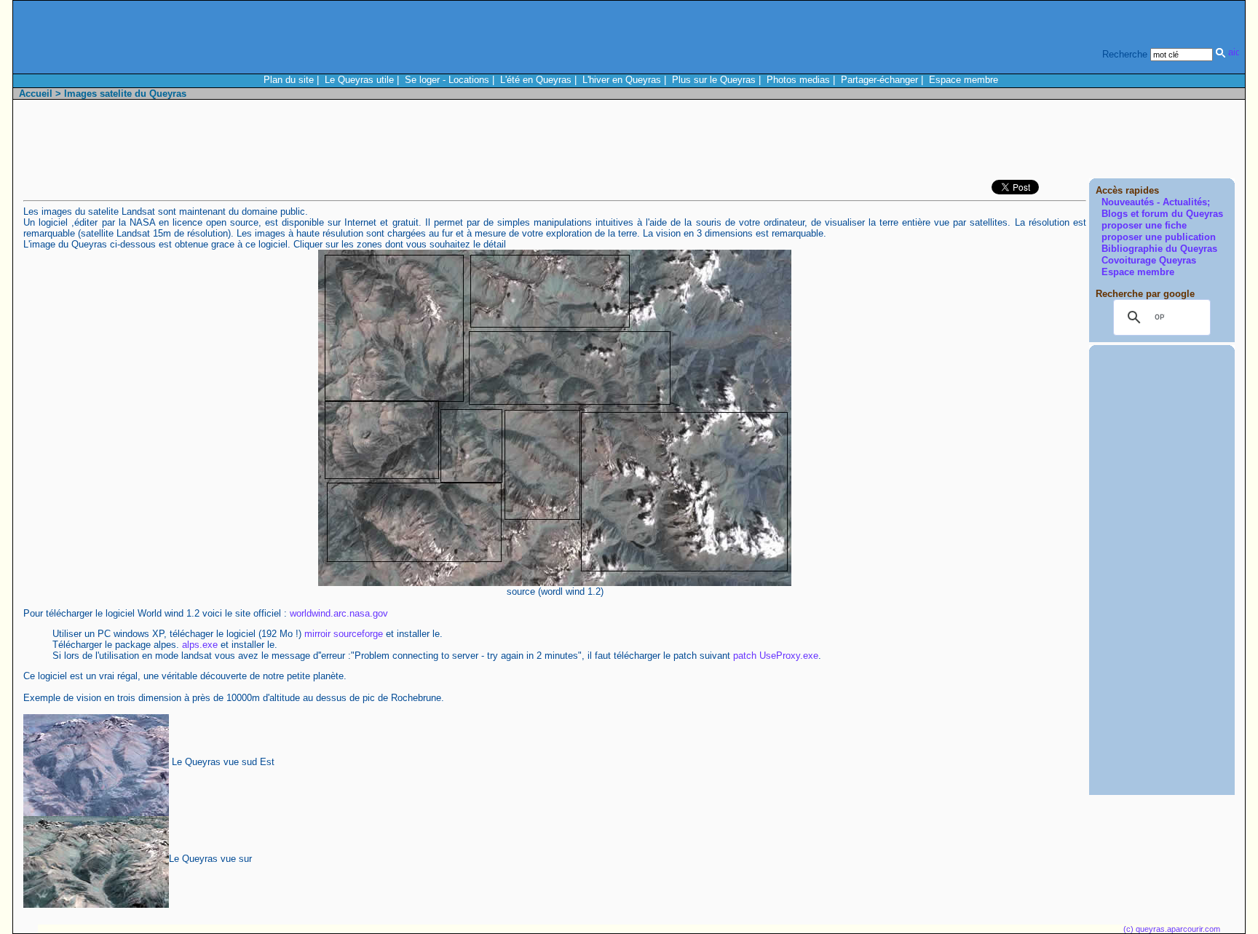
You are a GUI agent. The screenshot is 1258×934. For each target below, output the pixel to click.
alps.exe (200, 644)
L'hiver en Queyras (621, 79)
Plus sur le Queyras (714, 79)
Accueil (35, 93)
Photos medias (798, 79)
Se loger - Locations (447, 79)
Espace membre (963, 79)
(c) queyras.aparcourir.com (1171, 929)
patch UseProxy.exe (775, 655)
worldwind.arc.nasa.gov (339, 613)
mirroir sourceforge (343, 633)
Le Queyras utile (359, 79)
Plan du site (289, 79)
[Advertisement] (970, 142)
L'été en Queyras (535, 79)
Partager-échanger (879, 79)
